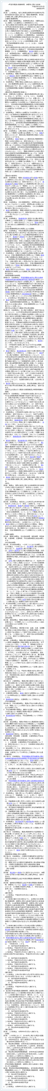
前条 (41, 133)
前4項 (8, 477)
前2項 (8, 383)
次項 (24, 599)
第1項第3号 (19, 821)
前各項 (12, 76)
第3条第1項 (27, 178)
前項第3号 (30, 821)
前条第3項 (9, 699)
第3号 (17, 550)
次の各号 (30, 546)
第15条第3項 (10, 715)
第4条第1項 (22, 218)
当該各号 (19, 548)
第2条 (15, 237)
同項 (36, 222)
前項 (16, 139)
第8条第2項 (18, 420)
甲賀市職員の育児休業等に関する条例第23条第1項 (26, 781)
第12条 (12, 872)
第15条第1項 (21, 351)
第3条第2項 (12, 506)
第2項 (32, 457)
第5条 (22, 237)
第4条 (20, 506)
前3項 (8, 440)
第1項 (31, 51)
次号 (10, 550)
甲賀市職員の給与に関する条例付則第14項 (21, 938)
